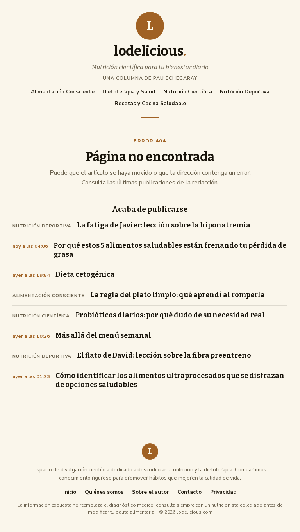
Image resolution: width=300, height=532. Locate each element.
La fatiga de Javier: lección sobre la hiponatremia (163, 225)
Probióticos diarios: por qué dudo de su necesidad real (170, 315)
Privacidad (223, 492)
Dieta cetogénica (85, 274)
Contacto (189, 492)
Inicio (69, 492)
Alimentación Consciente (63, 91)
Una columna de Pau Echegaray (150, 78)
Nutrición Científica (187, 91)
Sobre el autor (150, 492)
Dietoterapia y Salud (128, 91)
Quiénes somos (104, 492)
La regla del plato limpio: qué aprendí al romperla (177, 295)
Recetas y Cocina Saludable (150, 103)
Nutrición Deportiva (245, 91)
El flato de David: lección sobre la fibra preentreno (164, 355)
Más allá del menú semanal (103, 335)
